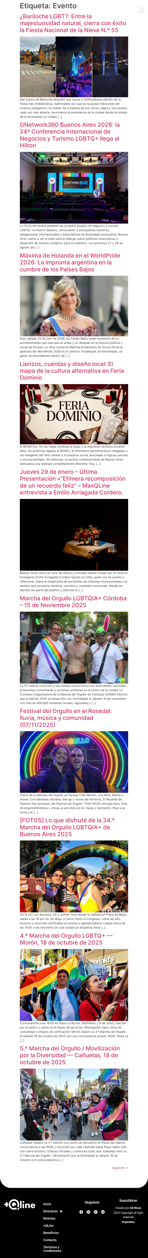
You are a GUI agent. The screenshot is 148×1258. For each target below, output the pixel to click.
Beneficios (51, 1233)
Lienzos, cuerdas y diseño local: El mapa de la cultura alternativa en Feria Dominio (72, 370)
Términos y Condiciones (52, 1249)
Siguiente (120, 1168)
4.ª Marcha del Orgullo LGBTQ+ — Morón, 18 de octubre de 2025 (66, 939)
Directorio (50, 1211)
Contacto (49, 1240)
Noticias (49, 1218)
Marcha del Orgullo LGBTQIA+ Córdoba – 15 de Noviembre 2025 (73, 602)
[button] (141, 10)
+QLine (48, 1225)
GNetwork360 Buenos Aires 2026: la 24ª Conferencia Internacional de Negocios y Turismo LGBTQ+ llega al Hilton (70, 135)
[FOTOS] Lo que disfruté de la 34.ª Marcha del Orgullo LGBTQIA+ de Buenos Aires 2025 (67, 827)
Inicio (47, 1204)
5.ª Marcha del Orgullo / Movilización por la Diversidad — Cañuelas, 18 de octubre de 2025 (70, 1055)
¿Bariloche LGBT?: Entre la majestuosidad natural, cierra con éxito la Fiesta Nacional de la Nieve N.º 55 (73, 23)
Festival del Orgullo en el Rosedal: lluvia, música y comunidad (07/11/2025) (66, 717)
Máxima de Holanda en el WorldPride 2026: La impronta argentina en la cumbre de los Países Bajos (70, 262)
